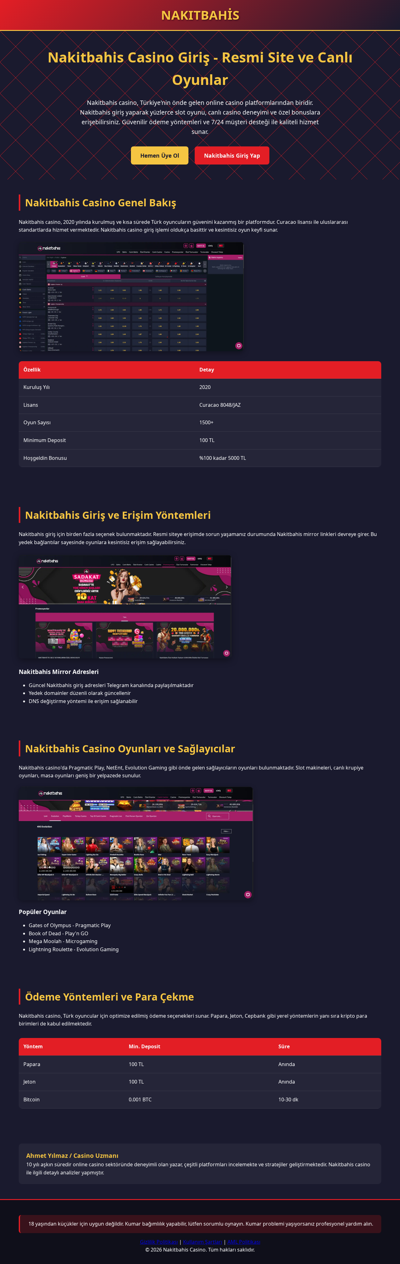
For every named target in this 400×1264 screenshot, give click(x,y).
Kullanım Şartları (202, 1241)
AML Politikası (244, 1241)
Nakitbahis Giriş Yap (232, 155)
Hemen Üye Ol (159, 155)
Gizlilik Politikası (159, 1241)
